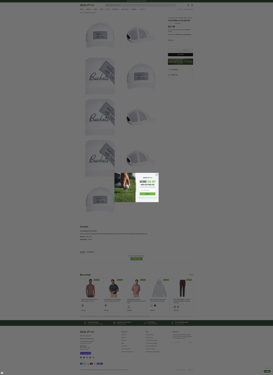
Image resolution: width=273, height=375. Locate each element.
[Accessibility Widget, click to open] (2, 372)
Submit (147, 193)
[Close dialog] (157, 174)
